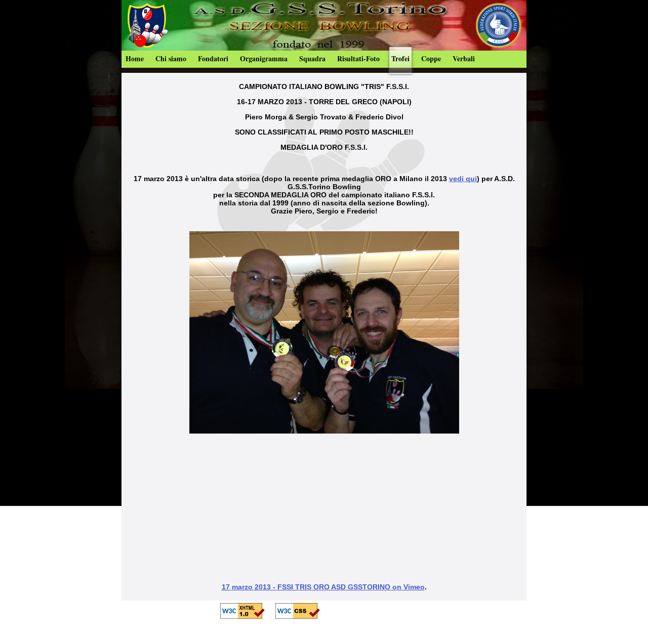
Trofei (400, 58)
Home (135, 58)
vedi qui (463, 179)
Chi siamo (170, 58)
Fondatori (213, 58)
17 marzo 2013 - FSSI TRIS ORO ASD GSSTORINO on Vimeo (323, 587)
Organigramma (264, 58)
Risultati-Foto (358, 58)
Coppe (431, 58)
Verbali (464, 58)
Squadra (312, 58)
